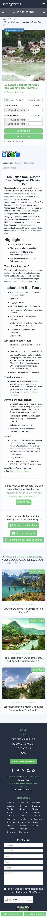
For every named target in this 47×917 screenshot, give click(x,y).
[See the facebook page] (12, 771)
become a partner (23, 739)
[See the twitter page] (18, 771)
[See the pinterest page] (23, 771)
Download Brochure (35, 914)
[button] (5, 55)
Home (4, 19)
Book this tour (23, 131)
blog (23, 753)
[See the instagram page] (28, 771)
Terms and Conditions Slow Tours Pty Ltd (23, 777)
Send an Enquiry (11, 914)
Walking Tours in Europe (19, 471)
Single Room (23, 105)
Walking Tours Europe (15, 30)
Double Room (23, 115)
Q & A (23, 735)
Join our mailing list (25, 533)
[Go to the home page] (11, 4)
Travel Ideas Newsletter (23, 761)
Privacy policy (23, 780)
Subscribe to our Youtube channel (25, 540)
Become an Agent (23, 744)
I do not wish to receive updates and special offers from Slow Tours (25, 890)
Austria (13, 19)
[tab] (8, 162)
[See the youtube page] (33, 771)
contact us (23, 748)
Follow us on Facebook (25, 525)
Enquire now (23, 136)
